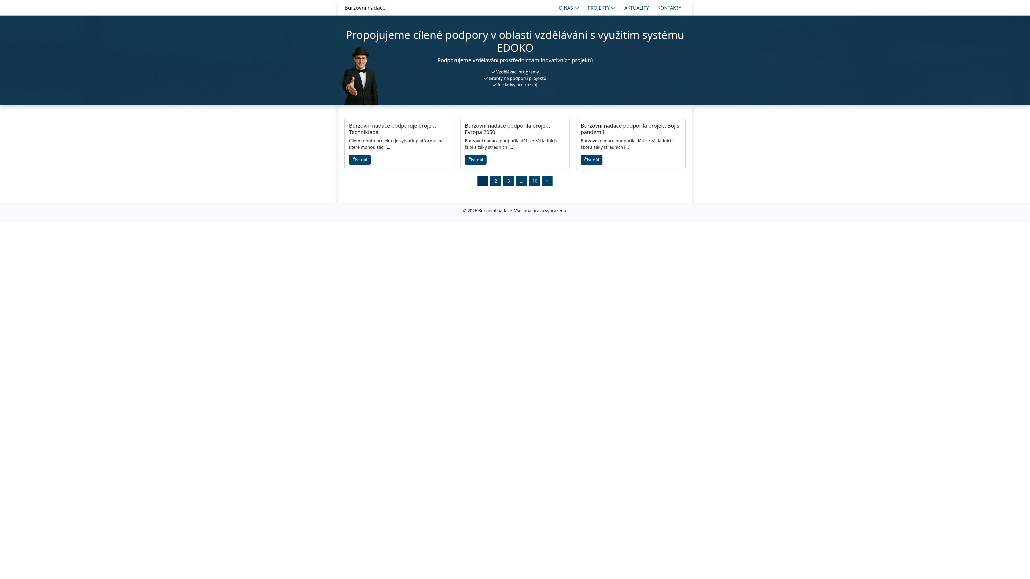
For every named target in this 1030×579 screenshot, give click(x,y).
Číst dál (359, 160)
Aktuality (636, 8)
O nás (566, 8)
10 (534, 181)
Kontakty (669, 8)
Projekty (599, 8)
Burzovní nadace (364, 7)
